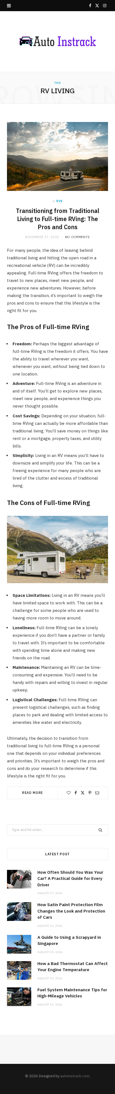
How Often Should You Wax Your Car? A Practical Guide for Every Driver (70, 878)
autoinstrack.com (74, 1076)
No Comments (77, 237)
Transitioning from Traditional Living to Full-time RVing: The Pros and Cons (57, 219)
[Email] (97, 793)
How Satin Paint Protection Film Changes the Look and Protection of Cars (71, 911)
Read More (32, 793)
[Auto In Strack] (57, 41)
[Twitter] (83, 793)
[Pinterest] (89, 793)
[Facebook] (76, 793)
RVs (59, 201)
